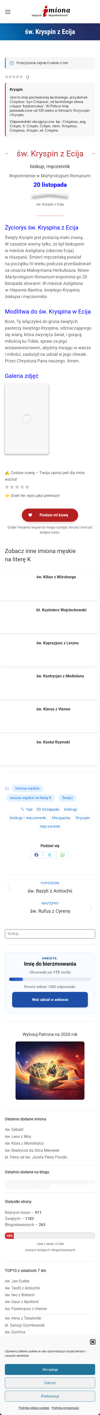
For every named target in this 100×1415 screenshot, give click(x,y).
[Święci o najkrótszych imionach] (38, 1182)
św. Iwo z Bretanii (19, 1295)
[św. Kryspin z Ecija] (27, 419)
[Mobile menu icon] (8, 12)
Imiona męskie (27, 788)
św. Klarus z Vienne (53, 709)
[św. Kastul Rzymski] (18, 750)
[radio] (7, 487)
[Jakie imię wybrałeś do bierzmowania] (84, 1182)
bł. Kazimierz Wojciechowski (61, 610)
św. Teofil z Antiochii (22, 1288)
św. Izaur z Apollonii (22, 1301)
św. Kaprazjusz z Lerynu (57, 643)
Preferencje (50, 1396)
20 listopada (47, 809)
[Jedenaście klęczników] (16, 1182)
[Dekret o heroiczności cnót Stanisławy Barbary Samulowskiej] (61, 1182)
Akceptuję (50, 1369)
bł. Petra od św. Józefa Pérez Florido (36, 1157)
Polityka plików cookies (34, 1408)
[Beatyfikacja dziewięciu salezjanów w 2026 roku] (38, 1187)
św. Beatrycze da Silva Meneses (32, 1150)
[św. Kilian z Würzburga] (18, 585)
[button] (92, 1341)
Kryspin (83, 818)
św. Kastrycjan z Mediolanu (60, 676)
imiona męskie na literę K (30, 798)
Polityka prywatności (65, 1408)
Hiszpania (61, 818)
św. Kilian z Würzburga (56, 577)
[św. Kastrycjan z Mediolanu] (18, 684)
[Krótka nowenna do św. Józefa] (16, 1187)
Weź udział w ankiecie (50, 999)
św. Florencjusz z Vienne (26, 1308)
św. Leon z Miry (18, 1136)
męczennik (50, 826)
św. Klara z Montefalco (24, 1143)
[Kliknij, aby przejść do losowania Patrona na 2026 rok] (50, 1098)
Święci (67, 798)
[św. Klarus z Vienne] (18, 717)
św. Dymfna (15, 1332)
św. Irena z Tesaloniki (23, 1318)
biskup (70, 809)
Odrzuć (50, 1383)
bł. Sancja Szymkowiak (25, 1325)
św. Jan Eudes (17, 1281)
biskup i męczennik (28, 818)
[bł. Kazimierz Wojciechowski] (18, 618)
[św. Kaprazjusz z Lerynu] (18, 651)
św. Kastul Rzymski (53, 742)
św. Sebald (14, 1129)
